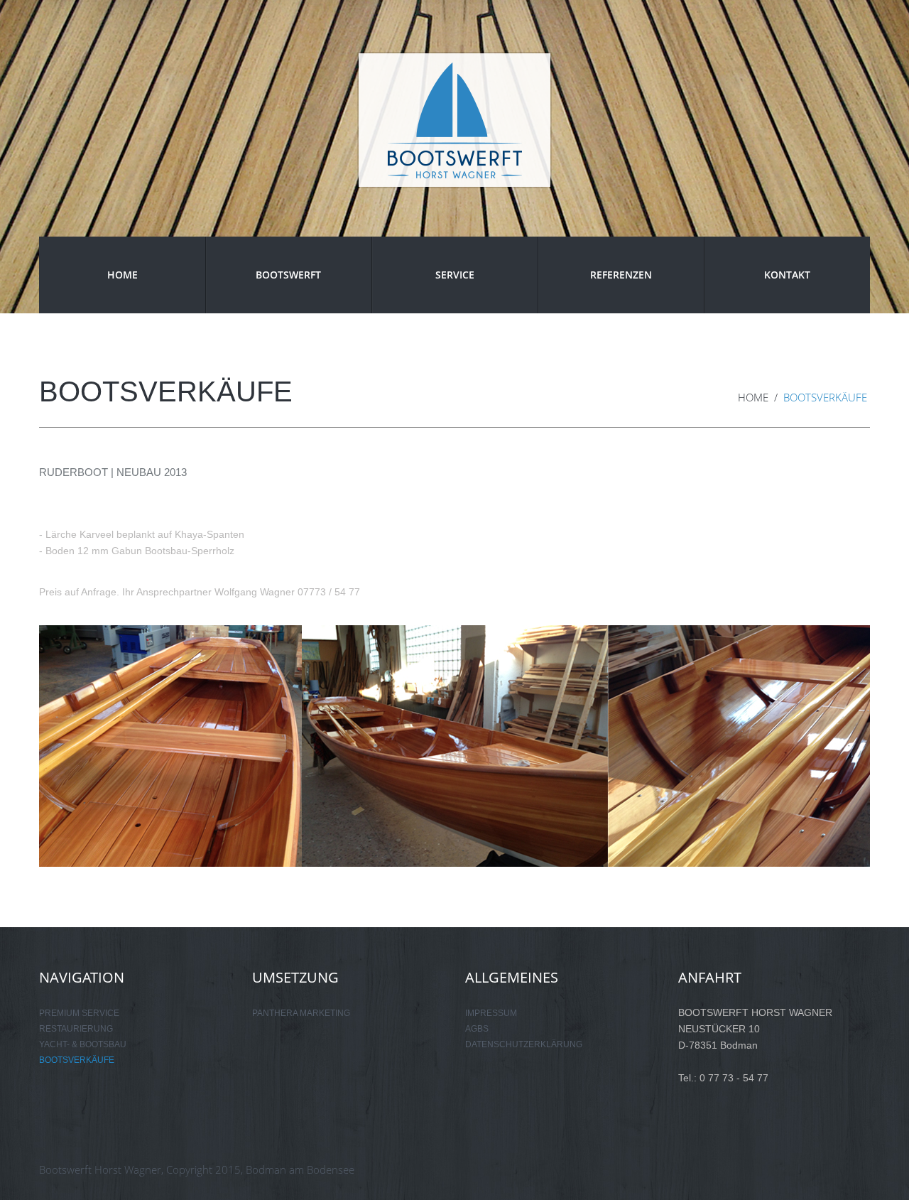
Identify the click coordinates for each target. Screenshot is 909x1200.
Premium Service (79, 1013)
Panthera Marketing (301, 1013)
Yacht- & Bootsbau (82, 1044)
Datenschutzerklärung (523, 1044)
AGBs (477, 1029)
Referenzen (621, 274)
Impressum (491, 1013)
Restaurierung (76, 1029)
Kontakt (787, 274)
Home (122, 274)
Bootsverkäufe (76, 1060)
